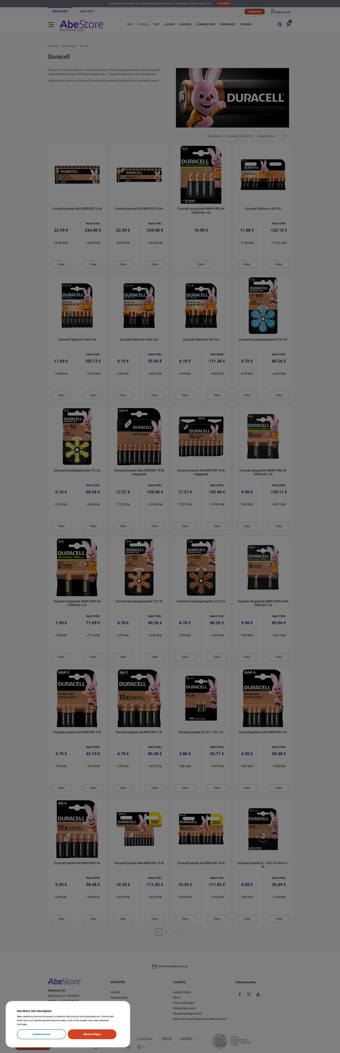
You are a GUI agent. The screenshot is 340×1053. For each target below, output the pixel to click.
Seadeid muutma (41, 1034)
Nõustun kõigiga (92, 1034)
